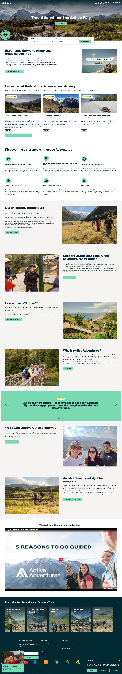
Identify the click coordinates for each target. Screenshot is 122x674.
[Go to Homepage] (7, 3)
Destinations (32, 2)
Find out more (74, 2)
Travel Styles (41, 2)
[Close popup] (22, 653)
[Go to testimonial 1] (58, 418)
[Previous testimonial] (7, 405)
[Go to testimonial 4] (62, 418)
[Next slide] (118, 20)
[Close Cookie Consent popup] (119, 660)
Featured (59, 2)
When (56, 38)
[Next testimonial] (115, 405)
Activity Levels (51, 2)
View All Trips (85, 41)
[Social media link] (63, 649)
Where (32, 38)
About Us (65, 2)
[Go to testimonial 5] (63, 418)
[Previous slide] (3, 20)
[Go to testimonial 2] (59, 418)
